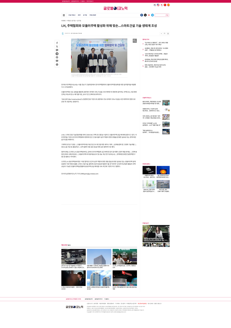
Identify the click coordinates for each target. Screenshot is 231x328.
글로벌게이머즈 (75, 1)
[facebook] (141, 15)
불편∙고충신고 (158, 303)
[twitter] (145, 15)
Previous (144, 234)
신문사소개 (89, 303)
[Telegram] (152, 15)
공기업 (85, 15)
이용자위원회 (102, 303)
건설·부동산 (71, 15)
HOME (63, 21)
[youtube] (149, 15)
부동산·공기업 (71, 21)
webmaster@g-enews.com (120, 312)
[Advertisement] (99, 118)
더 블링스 (82, 1)
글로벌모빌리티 (66, 1)
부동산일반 (93, 15)
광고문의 (123, 303)
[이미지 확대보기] (135, 41)
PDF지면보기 (90, 1)
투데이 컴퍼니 (146, 164)
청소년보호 (150, 303)
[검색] (167, 15)
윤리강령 (96, 303)
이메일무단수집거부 (131, 303)
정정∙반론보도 (110, 303)
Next (167, 234)
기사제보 (117, 303)
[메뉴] (63, 15)
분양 (79, 15)
